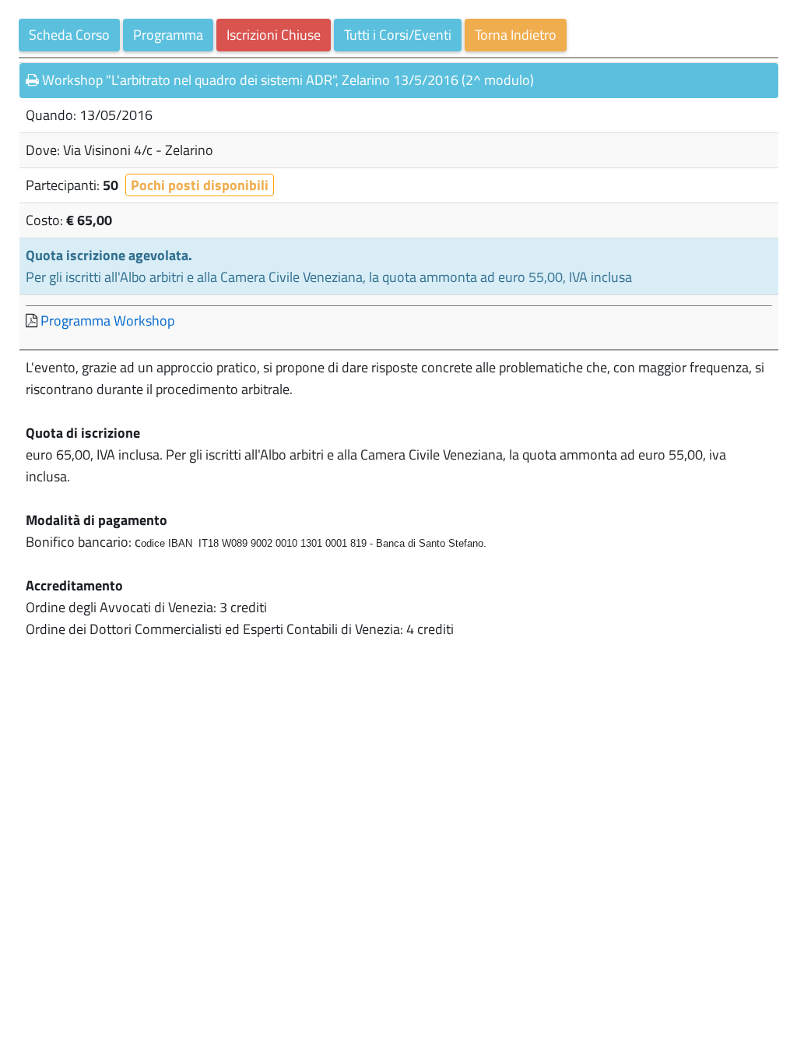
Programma (168, 34)
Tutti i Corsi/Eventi (397, 34)
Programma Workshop (107, 320)
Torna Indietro (515, 34)
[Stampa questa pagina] (32, 80)
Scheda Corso (69, 34)
